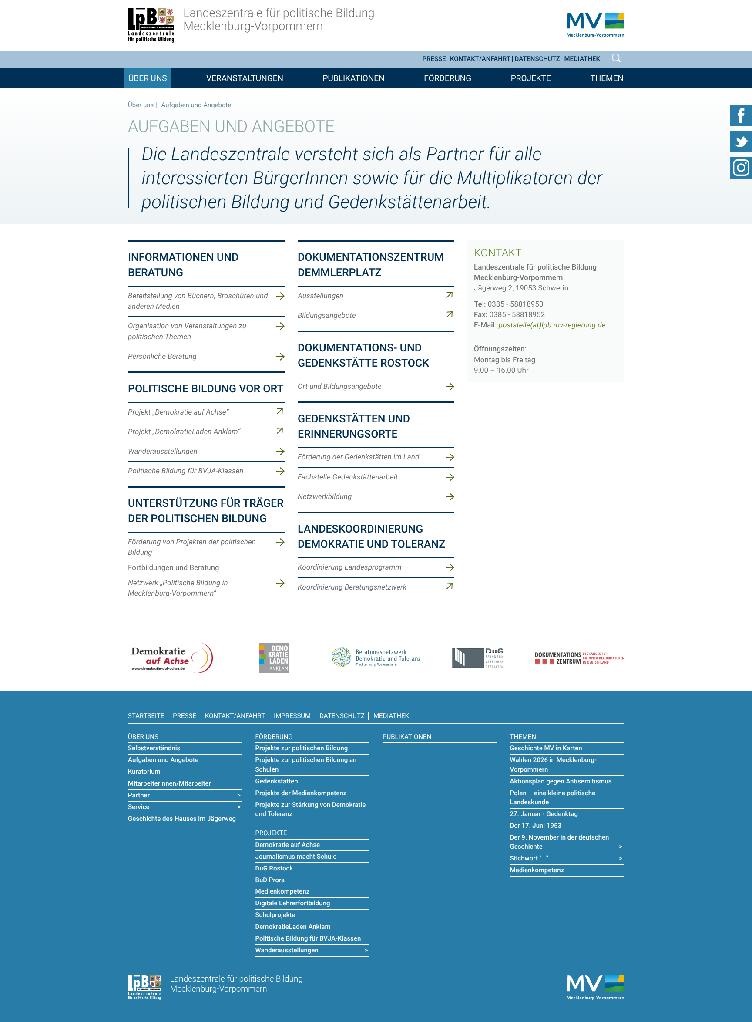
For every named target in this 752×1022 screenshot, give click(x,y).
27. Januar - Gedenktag (544, 814)
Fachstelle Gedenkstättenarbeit (348, 477)
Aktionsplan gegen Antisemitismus (561, 781)
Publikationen (354, 78)
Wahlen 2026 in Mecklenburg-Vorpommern (553, 764)
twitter (741, 141)
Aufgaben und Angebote (163, 760)
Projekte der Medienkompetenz (301, 793)
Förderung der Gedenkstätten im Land (358, 457)
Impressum (292, 716)
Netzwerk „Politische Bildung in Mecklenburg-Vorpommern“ (178, 588)
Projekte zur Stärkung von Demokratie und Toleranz (310, 809)
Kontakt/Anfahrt (480, 59)
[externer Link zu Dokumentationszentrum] (579, 652)
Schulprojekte (275, 915)
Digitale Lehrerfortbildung (292, 903)
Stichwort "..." (529, 858)
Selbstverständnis (154, 748)
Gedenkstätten (276, 781)
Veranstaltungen (244, 78)
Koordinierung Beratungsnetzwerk (352, 587)
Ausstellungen (320, 296)
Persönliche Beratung (162, 356)
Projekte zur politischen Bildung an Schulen (306, 764)
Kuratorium (144, 772)
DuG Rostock (274, 868)
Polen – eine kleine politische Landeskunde (553, 797)
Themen (607, 78)
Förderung (447, 78)
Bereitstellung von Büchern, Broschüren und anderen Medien (198, 301)
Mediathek (582, 59)
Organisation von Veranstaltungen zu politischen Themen (187, 331)
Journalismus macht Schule (296, 856)
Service (139, 807)
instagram (741, 168)
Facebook (741, 115)
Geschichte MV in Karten (546, 748)
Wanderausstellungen (163, 451)
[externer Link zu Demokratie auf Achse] (172, 657)
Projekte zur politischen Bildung (301, 748)
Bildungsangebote (327, 315)
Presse (434, 59)
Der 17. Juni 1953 (536, 826)
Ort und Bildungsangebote (340, 386)
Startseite (146, 716)
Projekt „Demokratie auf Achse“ (178, 412)
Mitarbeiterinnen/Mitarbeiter (169, 783)
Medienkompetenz (282, 891)
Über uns (147, 78)
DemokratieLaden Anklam (293, 927)
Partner (139, 795)
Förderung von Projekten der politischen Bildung (192, 547)
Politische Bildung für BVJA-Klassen (186, 471)
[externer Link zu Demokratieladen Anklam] (274, 657)
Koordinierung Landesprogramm (350, 567)
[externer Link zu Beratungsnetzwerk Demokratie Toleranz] (376, 654)
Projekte (531, 78)
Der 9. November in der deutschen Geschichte (559, 841)
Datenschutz (537, 59)
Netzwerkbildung (325, 496)
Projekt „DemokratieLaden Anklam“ (184, 432)
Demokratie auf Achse (287, 845)
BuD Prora (270, 880)
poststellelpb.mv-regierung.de (552, 325)
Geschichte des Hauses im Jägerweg (182, 819)
